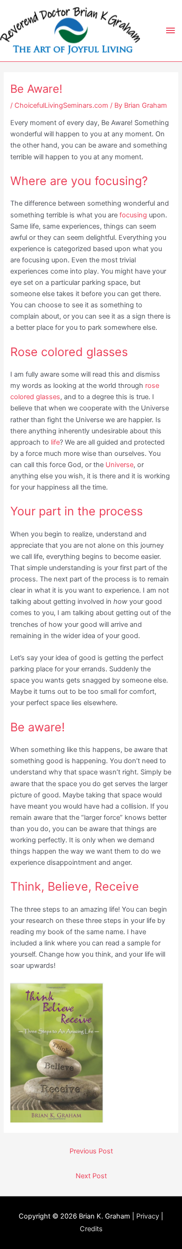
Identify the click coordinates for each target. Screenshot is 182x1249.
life (55, 442)
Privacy (147, 1216)
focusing (133, 215)
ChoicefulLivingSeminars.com (61, 105)
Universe (119, 465)
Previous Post (91, 1151)
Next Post (91, 1176)
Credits (91, 1229)
